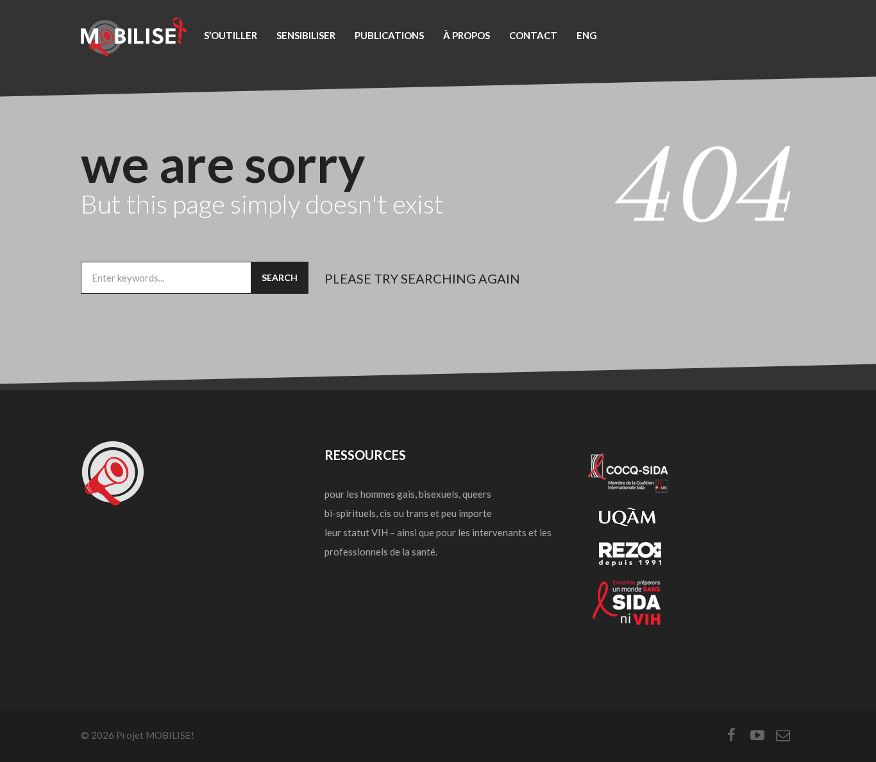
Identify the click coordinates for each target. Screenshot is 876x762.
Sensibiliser (305, 35)
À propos (466, 35)
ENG (587, 35)
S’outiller (230, 35)
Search (280, 277)
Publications (389, 35)
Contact (533, 35)
